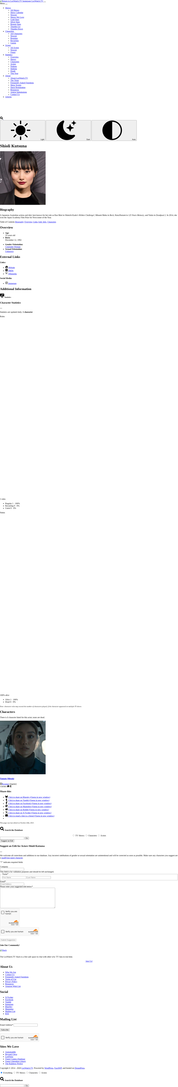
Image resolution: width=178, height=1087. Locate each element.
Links (35, 222)
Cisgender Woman (12, 247)
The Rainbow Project (14, 1064)
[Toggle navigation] (45, 1)
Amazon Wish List (13, 986)
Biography (19, 222)
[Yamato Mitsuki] (23, 773)
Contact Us (9, 974)
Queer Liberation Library (15, 1061)
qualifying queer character (12, 858)
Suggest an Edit (7, 841)
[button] (2, 119)
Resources (9, 984)
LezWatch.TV (27, 1068)
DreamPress (80, 1068)
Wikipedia (12, 274)
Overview (28, 222)
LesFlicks (9, 1057)
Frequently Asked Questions (17, 977)
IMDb (10, 271)
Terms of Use (10, 979)
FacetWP (58, 1068)
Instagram (12, 283)
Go (27, 838)
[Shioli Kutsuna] (23, 204)
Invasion (5, 784)
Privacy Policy (11, 981)
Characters (51, 222)
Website (11, 267)
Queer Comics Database (15, 1059)
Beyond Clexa (11, 1054)
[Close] (6, 4)
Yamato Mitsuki (7, 779)
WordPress (48, 1068)
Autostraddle (10, 1052)
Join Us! (89, 961)
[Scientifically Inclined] (11, 786)
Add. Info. (42, 222)
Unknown (9, 251)
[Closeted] (8, 786)
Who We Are (10, 972)
